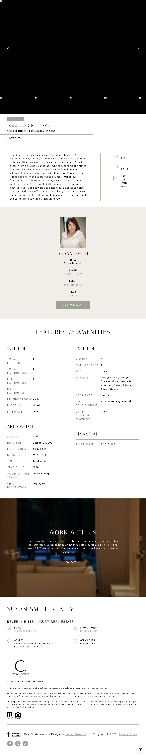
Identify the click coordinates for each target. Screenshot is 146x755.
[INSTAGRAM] (18, 743)
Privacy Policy (128, 734)
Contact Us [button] (73, 562)
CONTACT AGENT (73, 305)
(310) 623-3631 (88, 631)
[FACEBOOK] (10, 743)
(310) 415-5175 (73, 274)
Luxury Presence (75, 734)
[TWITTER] (25, 743)
